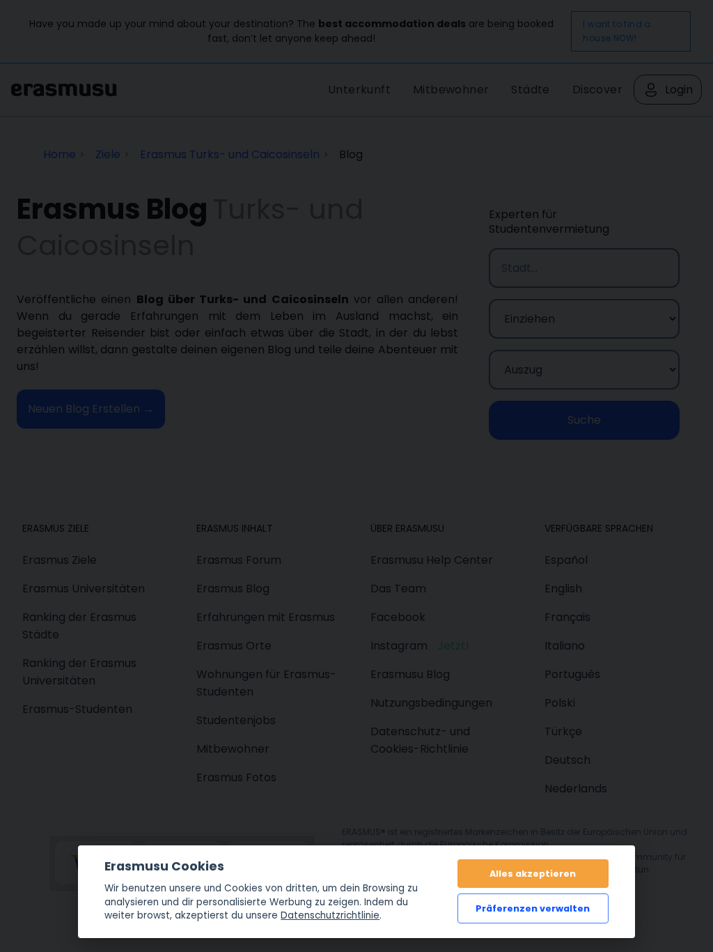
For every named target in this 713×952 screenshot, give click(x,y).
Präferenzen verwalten (533, 908)
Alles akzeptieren (532, 874)
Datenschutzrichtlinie (330, 915)
